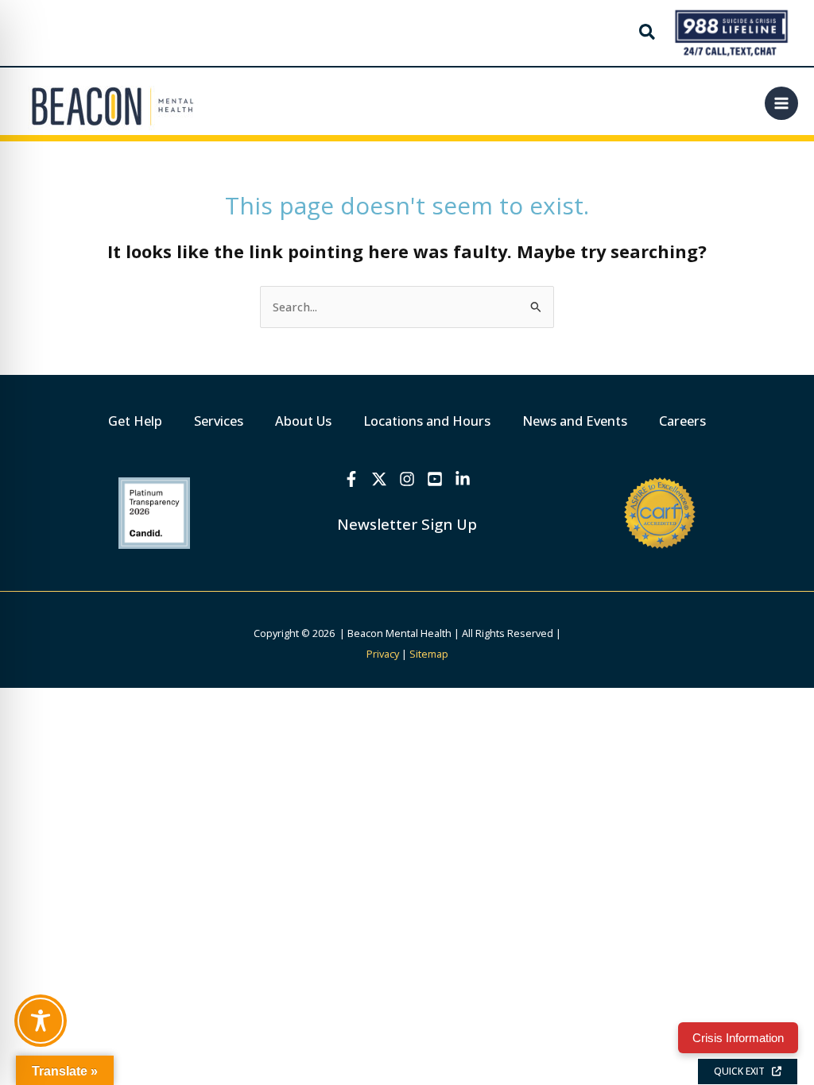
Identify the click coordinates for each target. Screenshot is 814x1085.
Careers (682, 420)
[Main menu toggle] (781, 103)
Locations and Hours (426, 420)
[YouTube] (435, 479)
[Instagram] (407, 479)
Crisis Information (738, 1037)
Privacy (382, 654)
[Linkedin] (463, 479)
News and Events (574, 420)
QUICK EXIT (743, 1071)
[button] (648, 33)
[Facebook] (351, 479)
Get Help (135, 420)
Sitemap (428, 654)
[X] (379, 479)
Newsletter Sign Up (407, 524)
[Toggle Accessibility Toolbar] (40, 1020)
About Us (303, 420)
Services (218, 420)
